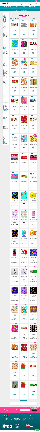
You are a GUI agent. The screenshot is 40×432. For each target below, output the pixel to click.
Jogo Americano (5, 27)
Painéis (12, 6)
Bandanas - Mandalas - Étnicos (5, 53)
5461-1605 (30, 3)
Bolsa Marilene (5, 31)
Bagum (4, 43)
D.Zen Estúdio (4, 24)
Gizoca (4, 22)
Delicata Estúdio (5, 23)
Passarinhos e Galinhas (5, 84)
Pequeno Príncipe (5, 106)
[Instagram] (18, 428)
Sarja (5, 7)
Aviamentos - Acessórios (15, 10)
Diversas (4, 69)
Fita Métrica (4, 133)
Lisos (3, 45)
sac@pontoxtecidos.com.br (32, 418)
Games (4, 75)
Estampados (24, 6)
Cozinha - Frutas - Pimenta (5, 65)
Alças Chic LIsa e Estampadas (5, 126)
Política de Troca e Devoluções (17, 419)
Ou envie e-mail (35, 3)
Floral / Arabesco (5, 73)
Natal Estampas (5, 6)
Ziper (4, 138)
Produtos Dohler (26, 7)
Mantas (4, 135)
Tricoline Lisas (29, 6)
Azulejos (4, 52)
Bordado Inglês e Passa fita (5, 128)
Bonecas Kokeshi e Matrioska (5, 77)
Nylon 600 (4, 44)
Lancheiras (4, 34)
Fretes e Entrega (23, 419)
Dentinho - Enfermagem (5, 68)
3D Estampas (4, 17)
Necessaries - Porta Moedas (5, 36)
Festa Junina (4, 72)
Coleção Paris (4, 26)
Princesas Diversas (5, 108)
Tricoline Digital (17, 6)
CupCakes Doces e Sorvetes (5, 67)
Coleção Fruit (4, 28)
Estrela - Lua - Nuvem (5, 71)
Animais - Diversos (5, 49)
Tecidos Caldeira (31, 7)
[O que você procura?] (22, 4)
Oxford (35, 7)
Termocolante (4, 136)
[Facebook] (16, 428)
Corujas (4, 63)
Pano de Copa (4, 118)
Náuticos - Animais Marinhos (5, 81)
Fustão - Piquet (9, 7)
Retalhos (4, 95)
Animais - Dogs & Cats (5, 50)
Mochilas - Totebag (5, 35)
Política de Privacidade (24, 418)
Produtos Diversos (5, 134)
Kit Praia (4, 33)
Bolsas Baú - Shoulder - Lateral (5, 29)
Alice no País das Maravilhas (5, 102)
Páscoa (4, 82)
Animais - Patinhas (5, 51)
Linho (3, 119)
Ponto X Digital (4, 19)
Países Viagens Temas (5, 83)
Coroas (4, 62)
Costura (4, 64)
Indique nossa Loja (16, 417)
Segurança (23, 417)
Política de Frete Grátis (17, 418)
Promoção (21, 10)
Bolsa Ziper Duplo (5, 32)
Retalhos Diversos (25, 10)
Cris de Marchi (4, 20)
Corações (4, 61)
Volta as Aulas (4, 93)
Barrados (9, 6)
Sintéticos (21, 6)
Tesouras (4, 137)
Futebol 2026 (4, 74)
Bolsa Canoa (4, 30)
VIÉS (3, 139)
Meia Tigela (4, 18)
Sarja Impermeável (34, 6)
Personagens (13, 7)
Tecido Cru (4, 116)
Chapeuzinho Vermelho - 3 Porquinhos (6, 105)
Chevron (4, 46)
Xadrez (4, 94)
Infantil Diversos (5, 76)
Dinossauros (4, 70)
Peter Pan (4, 107)
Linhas (4, 141)
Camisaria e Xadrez (5, 117)
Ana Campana (4, 21)
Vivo (3, 140)
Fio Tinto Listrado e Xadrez (19, 7)
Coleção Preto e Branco (5, 60)
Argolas (4, 127)
